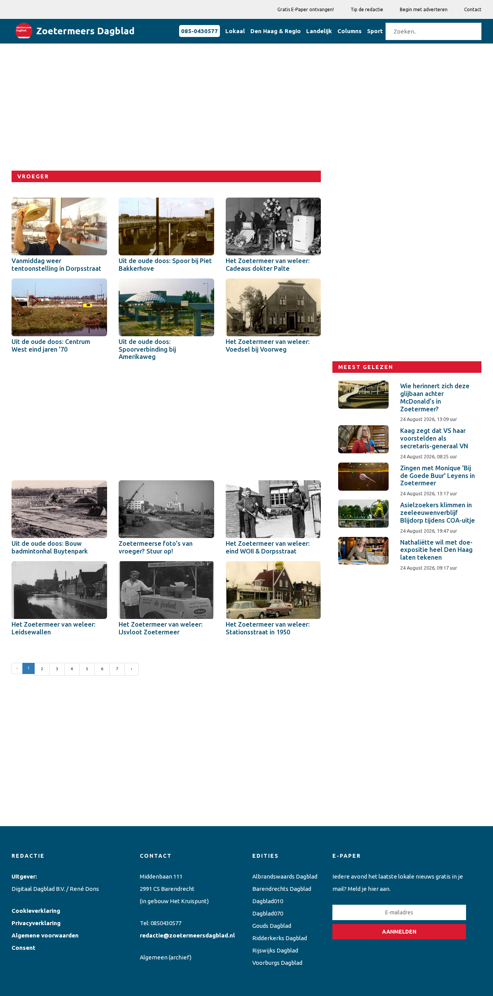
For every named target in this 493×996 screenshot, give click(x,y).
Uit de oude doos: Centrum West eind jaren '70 (51, 345)
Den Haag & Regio (275, 31)
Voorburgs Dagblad (277, 962)
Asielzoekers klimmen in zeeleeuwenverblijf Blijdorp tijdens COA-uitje (437, 512)
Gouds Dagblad (271, 925)
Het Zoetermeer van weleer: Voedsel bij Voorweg (268, 345)
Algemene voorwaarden (45, 935)
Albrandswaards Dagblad (284, 876)
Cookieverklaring (36, 910)
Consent (23, 947)
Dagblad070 (267, 913)
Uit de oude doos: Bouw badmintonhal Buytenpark (50, 547)
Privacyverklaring (36, 923)
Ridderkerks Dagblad (279, 938)
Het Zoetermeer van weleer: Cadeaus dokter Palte (268, 264)
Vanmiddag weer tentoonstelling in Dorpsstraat (56, 264)
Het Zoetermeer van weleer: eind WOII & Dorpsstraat (268, 547)
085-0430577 (199, 31)
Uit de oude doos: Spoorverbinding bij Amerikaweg (147, 349)
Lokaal (235, 31)
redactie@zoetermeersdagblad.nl (187, 935)
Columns (349, 31)
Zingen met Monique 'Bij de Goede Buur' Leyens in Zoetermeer (437, 475)
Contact (472, 9)
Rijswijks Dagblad (275, 950)
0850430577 (166, 923)
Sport (375, 31)
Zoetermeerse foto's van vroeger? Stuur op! (156, 547)
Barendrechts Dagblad (281, 888)
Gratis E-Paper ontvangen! (305, 9)
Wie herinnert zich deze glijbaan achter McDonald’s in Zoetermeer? (435, 397)
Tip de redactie (366, 9)
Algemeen (154, 957)
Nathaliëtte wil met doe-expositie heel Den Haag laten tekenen (436, 550)
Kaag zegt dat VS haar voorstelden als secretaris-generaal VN (434, 438)
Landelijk (319, 31)
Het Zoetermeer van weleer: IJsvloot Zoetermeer (161, 628)
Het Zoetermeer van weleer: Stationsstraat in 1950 (268, 628)
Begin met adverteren (424, 9)
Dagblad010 (267, 901)
